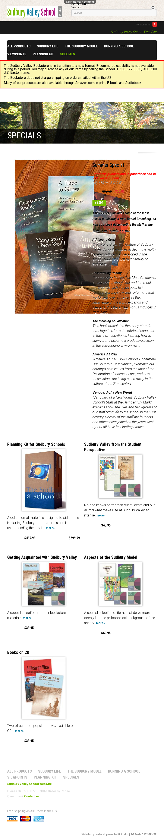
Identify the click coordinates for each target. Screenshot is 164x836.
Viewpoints (16, 54)
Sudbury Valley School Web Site (134, 32)
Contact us (32, 796)
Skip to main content (80, 2)
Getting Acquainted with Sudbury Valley (42, 557)
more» (50, 528)
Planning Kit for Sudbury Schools (36, 444)
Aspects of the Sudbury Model (110, 557)
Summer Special (108, 165)
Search (76, 7)
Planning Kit (43, 54)
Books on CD (18, 652)
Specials (67, 54)
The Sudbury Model (81, 46)
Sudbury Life (47, 46)
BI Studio (122, 834)
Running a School (119, 46)
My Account (143, 24)
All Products (19, 46)
